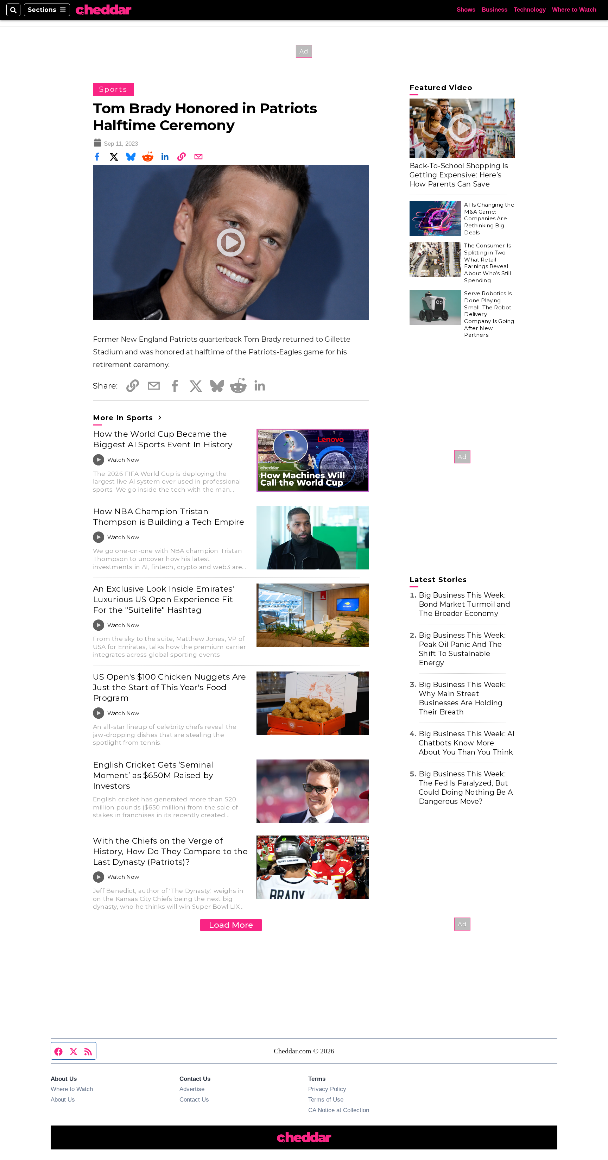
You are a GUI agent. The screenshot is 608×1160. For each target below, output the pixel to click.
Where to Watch (574, 10)
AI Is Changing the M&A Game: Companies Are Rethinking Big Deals (489, 218)
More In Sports (124, 418)
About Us (63, 1099)
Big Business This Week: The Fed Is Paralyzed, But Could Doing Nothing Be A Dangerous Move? (466, 788)
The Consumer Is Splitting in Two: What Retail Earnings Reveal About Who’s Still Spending (487, 262)
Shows (466, 10)
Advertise (191, 1088)
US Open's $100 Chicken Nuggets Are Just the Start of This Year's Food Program (169, 687)
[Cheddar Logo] (103, 10)
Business (494, 10)
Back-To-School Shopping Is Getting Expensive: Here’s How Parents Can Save (459, 175)
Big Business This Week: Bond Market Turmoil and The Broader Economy (464, 604)
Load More (231, 925)
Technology (530, 10)
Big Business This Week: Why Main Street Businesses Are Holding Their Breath (462, 698)
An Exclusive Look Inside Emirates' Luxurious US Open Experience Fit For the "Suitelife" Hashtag (163, 599)
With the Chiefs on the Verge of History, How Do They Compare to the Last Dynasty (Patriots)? (170, 851)
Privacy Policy (327, 1088)
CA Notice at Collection (338, 1110)
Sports (113, 89)
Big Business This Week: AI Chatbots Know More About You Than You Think (467, 743)
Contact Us (194, 1099)
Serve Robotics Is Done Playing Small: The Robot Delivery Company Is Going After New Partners (489, 314)
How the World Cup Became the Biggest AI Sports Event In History (163, 439)
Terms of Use (325, 1099)
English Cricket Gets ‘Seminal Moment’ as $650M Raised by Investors (153, 775)
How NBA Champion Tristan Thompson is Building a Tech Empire (169, 516)
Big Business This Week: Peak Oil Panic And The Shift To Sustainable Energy (462, 649)
